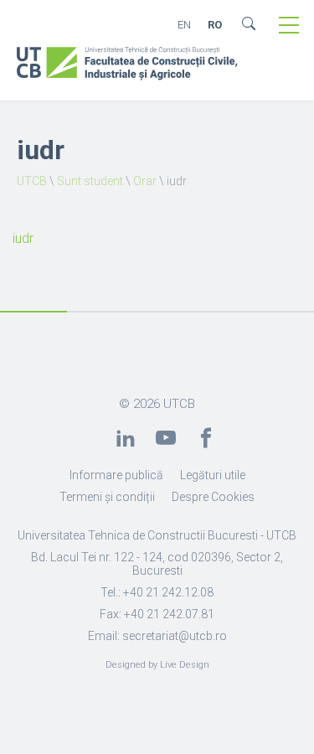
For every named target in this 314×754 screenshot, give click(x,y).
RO (215, 24)
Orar (145, 181)
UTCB (32, 181)
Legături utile (212, 475)
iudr (23, 238)
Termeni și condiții (107, 497)
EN (184, 24)
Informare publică (116, 475)
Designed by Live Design (157, 664)
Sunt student (90, 181)
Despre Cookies (213, 497)
